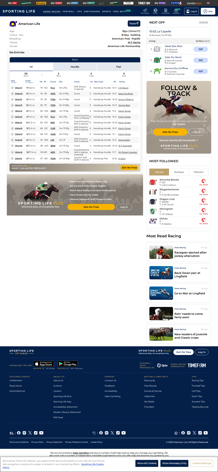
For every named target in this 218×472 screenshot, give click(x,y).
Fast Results (150, 385)
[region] (109, 464)
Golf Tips (196, 391)
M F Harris (134, 42)
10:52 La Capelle (160, 31)
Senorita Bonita (169, 179)
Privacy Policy (37, 442)
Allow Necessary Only (174, 463)
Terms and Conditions (19, 442)
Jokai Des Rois (173, 46)
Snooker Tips (198, 401)
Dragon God (167, 199)
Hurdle (75, 66)
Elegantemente (169, 189)
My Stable (149, 401)
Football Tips (198, 385)
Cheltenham (16, 380)
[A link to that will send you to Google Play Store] (70, 365)
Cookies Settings (201, 463)
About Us (58, 380)
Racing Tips (198, 380)
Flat (118, 66)
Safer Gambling (112, 396)
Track (132, 23)
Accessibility (111, 391)
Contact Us (110, 380)
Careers (57, 391)
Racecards (149, 380)
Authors (57, 385)
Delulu (164, 218)
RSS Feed (58, 417)
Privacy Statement (54, 442)
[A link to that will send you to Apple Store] (44, 365)
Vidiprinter (149, 396)
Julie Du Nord (173, 57)
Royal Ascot (16, 385)
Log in (202, 352)
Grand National (17, 391)
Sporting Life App (62, 401)
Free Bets (149, 407)
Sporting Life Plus (62, 396)
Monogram (166, 208)
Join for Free (129, 167)
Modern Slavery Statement (67, 412)
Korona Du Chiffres (176, 68)
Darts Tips (197, 396)
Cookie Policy (96, 442)
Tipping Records (200, 407)
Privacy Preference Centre (76, 442)
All (31, 66)
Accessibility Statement (65, 407)
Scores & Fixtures (153, 391)
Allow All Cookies (146, 463)
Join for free (183, 352)
